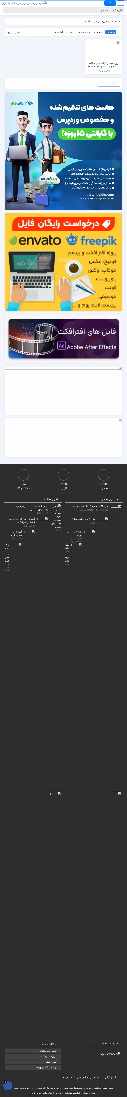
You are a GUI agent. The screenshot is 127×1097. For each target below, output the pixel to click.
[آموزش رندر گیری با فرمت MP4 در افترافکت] (41, 641)
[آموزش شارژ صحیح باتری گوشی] (28, 654)
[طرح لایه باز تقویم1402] (101, 641)
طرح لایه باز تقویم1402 (83, 518)
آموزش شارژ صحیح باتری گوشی (15, 533)
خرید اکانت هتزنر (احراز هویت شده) (90, 506)
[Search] (6, 10)
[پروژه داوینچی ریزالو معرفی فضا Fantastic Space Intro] (75, 666)
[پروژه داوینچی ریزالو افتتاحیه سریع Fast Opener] (114, 916)
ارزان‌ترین (70, 32)
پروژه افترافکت (48, 1056)
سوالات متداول (88, 1092)
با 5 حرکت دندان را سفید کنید (7, 546)
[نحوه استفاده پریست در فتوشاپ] (54, 916)
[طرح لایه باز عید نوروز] (88, 654)
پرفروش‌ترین (84, 32)
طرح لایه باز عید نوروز (74, 533)
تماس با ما (36, 1092)
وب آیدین (33, 1087)
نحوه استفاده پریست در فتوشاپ (7, 559)
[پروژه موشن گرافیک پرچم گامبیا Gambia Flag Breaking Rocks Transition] (103, 50)
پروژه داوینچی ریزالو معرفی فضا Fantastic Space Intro (67, 546)
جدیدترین (111, 32)
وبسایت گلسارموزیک (46, 1067)
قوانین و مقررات (72, 1092)
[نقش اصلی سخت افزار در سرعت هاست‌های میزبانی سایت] (54, 518)
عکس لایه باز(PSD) (47, 1050)
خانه (118, 21)
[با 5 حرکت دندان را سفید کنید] (15, 666)
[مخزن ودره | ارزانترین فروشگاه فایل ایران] (24, 3)
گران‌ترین (58, 32)
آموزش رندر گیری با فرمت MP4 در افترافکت (22, 520)
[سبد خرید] (7, 1085)
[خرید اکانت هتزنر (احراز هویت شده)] (114, 628)
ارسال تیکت (48, 1092)
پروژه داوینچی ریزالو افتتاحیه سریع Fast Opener (67, 559)
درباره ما (59, 1092)
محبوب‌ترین (98, 32)
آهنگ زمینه (51, 1061)
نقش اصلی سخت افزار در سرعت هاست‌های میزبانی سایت (31, 507)
